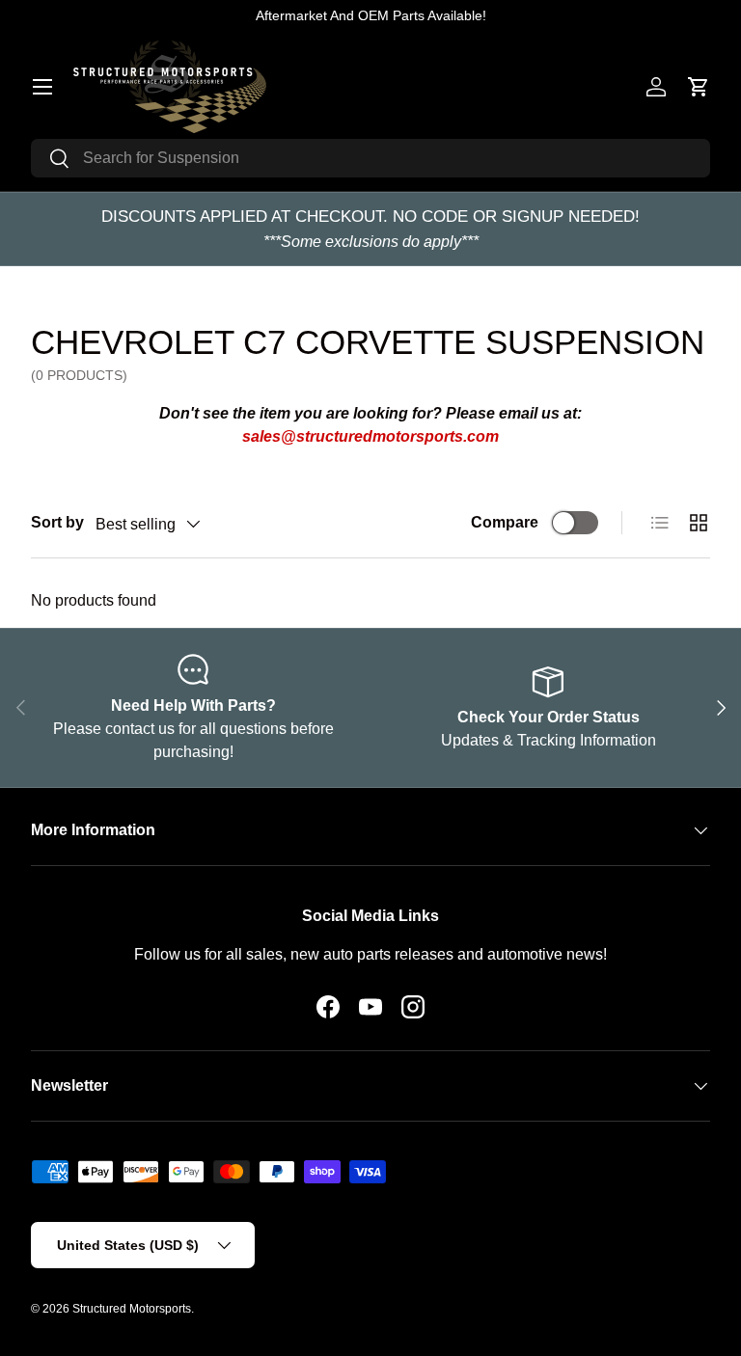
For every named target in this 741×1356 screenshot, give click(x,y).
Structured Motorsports (131, 1308)
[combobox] (370, 158)
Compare (504, 522)
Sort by (57, 522)
